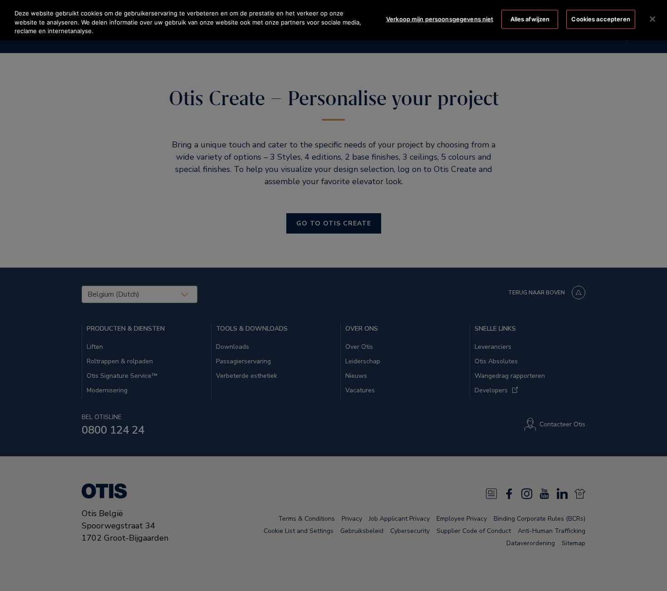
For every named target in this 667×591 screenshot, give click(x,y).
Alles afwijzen (530, 19)
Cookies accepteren (600, 19)
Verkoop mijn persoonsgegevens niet (439, 19)
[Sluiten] (652, 19)
